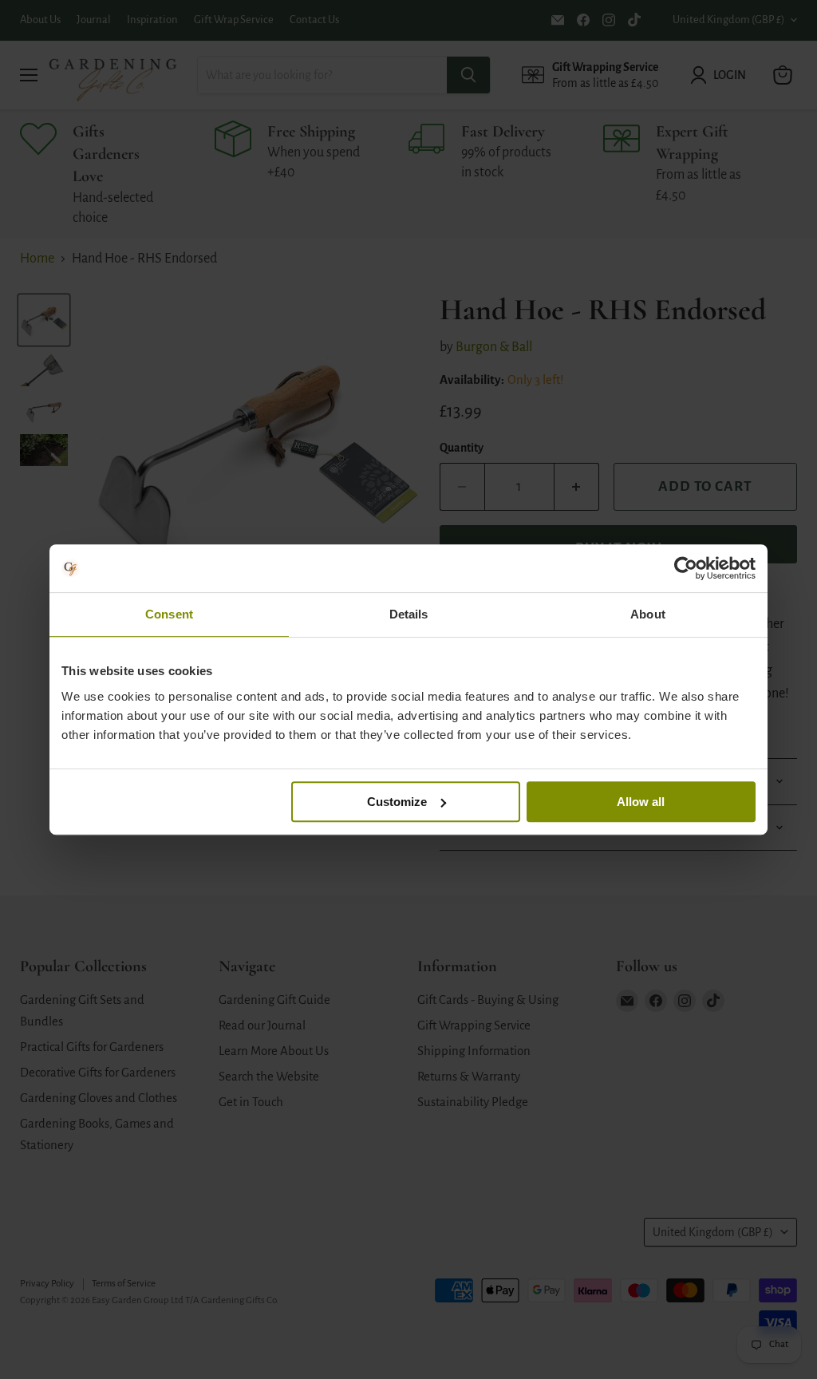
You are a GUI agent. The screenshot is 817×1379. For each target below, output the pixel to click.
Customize (397, 801)
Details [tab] (408, 614)
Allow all (641, 801)
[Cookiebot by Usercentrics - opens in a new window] (686, 568)
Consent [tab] (169, 614)
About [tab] (647, 614)
